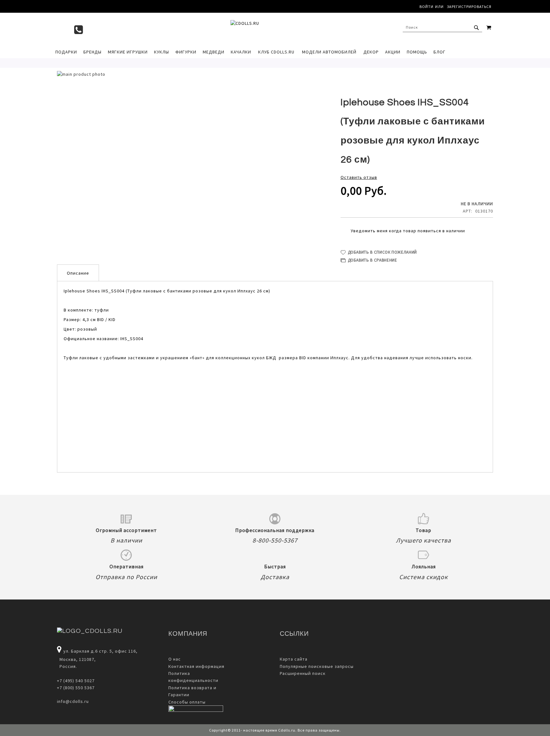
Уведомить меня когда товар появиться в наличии (408, 231)
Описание (78, 273)
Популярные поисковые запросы (317, 666)
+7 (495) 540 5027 (76, 680)
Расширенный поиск (303, 673)
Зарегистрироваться (469, 6)
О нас (174, 659)
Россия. (67, 666)
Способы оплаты (187, 702)
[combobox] (442, 27)
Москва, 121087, (76, 659)
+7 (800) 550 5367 (76, 687)
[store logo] (271, 29)
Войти (427, 6)
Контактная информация (196, 666)
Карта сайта (293, 659)
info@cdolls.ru (73, 701)
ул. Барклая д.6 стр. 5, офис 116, (100, 651)
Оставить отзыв (359, 177)
